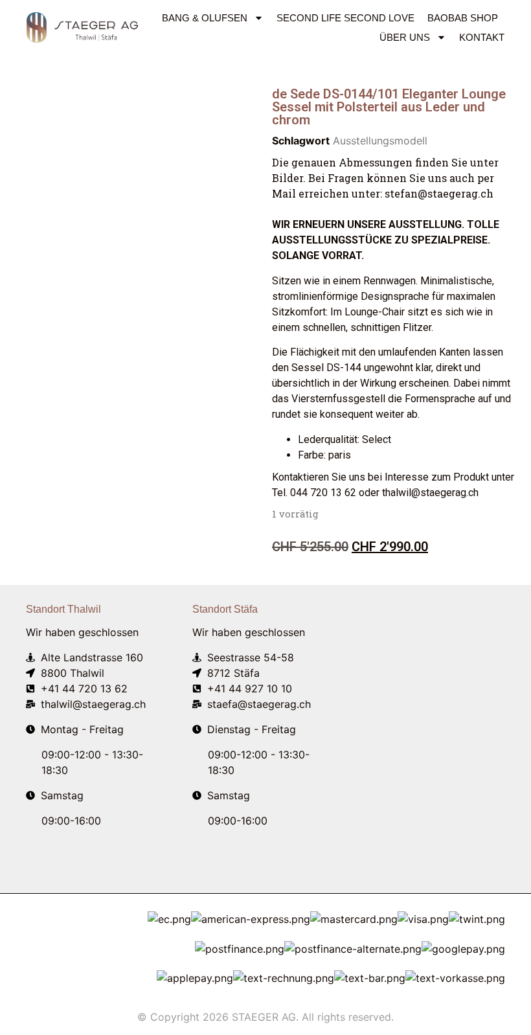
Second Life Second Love (345, 17)
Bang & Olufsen (204, 17)
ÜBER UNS (404, 37)
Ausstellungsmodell (380, 140)
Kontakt (481, 37)
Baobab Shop (462, 17)
